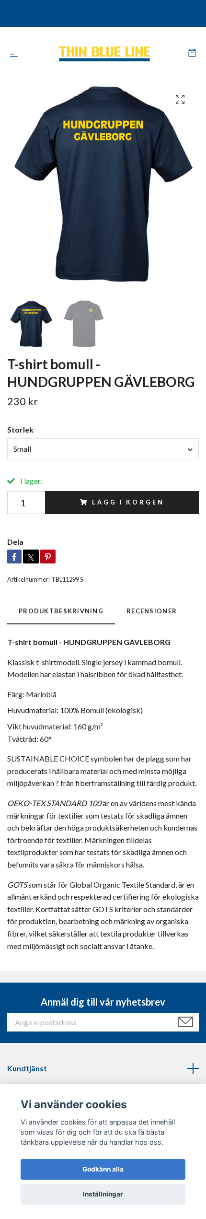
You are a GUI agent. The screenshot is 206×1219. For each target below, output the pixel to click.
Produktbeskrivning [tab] (61, 611)
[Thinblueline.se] (104, 54)
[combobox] (103, 448)
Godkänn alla (103, 1169)
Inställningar (103, 1194)
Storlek (20, 429)
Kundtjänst (27, 1068)
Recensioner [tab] (151, 611)
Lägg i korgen (128, 502)
